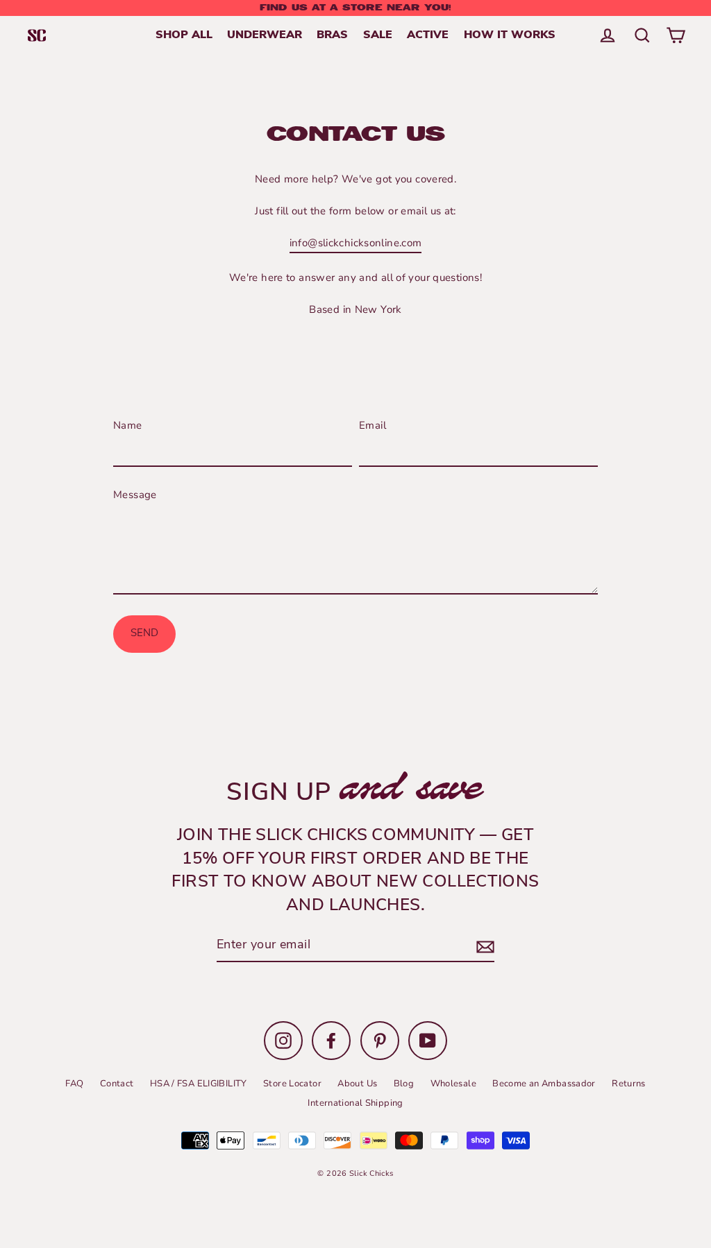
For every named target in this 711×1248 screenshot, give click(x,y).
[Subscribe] (483, 946)
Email (372, 425)
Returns (629, 1083)
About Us (357, 1083)
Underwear (264, 35)
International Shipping (355, 1103)
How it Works (509, 35)
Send (144, 634)
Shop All (184, 35)
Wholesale (453, 1083)
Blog (404, 1083)
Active (428, 35)
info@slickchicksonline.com (356, 243)
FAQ (74, 1083)
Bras (332, 35)
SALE (377, 35)
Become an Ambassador (544, 1083)
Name (127, 425)
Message (135, 495)
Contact (117, 1083)
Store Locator (292, 1083)
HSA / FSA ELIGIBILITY (198, 1083)
